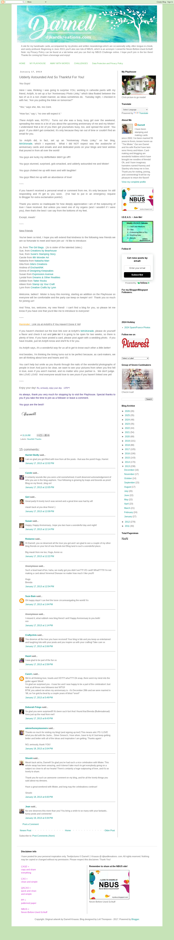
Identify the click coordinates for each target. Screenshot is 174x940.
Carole (28, 473)
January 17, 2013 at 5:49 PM (39, 697)
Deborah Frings (33, 707)
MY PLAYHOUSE (38, 63)
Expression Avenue (42, 274)
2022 (127, 428)
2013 (127, 466)
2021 (127, 432)
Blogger (135, 919)
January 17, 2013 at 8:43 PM (39, 718)
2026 (127, 411)
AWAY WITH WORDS (60, 63)
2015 (127, 458)
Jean (27, 806)
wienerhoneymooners (36, 728)
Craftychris (31, 635)
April (126, 504)
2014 (127, 462)
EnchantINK (37, 267)
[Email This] (38, 435)
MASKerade (25, 143)
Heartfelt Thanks (34, 439)
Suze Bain (30, 596)
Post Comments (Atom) (43, 836)
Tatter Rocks (40, 280)
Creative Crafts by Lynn (43, 287)
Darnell (141, 125)
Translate (143, 113)
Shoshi (29, 758)
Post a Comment (31, 824)
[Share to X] (43, 435)
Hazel (28, 656)
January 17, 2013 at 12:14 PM (39, 529)
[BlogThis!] (40, 435)
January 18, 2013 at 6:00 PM (39, 797)
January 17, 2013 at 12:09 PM (39, 511)
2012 (127, 522)
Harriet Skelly (32, 455)
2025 (127, 415)
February (128, 512)
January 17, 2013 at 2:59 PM (39, 664)
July (126, 491)
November (129, 474)
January (128, 516)
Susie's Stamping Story (43, 254)
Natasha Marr (42, 260)
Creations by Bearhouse (43, 250)
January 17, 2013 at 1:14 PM (39, 625)
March (127, 508)
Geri (27, 497)
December (129, 470)
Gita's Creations (38, 264)
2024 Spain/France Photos (137, 327)
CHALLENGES (81, 63)
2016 (127, 453)
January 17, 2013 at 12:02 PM (39, 463)
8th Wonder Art (41, 257)
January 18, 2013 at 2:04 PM (39, 748)
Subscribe (137, 274)
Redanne (30, 539)
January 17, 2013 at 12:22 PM (39, 556)
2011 (127, 526)
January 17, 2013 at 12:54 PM (39, 586)
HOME (22, 63)
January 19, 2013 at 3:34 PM (39, 818)
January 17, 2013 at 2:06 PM (39, 646)
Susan (28, 521)
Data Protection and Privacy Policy (107, 63)
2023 (127, 424)
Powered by (130, 283)
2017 (127, 449)
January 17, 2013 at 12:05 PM (39, 487)
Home (68, 830)
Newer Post (25, 830)
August (128, 487)
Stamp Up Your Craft (43, 284)
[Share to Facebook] (45, 435)
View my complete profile (134, 182)
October (128, 478)
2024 (127, 420)
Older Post (110, 830)
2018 (127, 445)
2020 (127, 436)
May (126, 499)
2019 (127, 441)
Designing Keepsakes (41, 270)
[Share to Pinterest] (48, 435)
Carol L (29, 674)
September (129, 482)
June (127, 495)
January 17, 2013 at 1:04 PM (39, 604)
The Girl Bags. (36, 247)
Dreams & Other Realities (46, 277)
